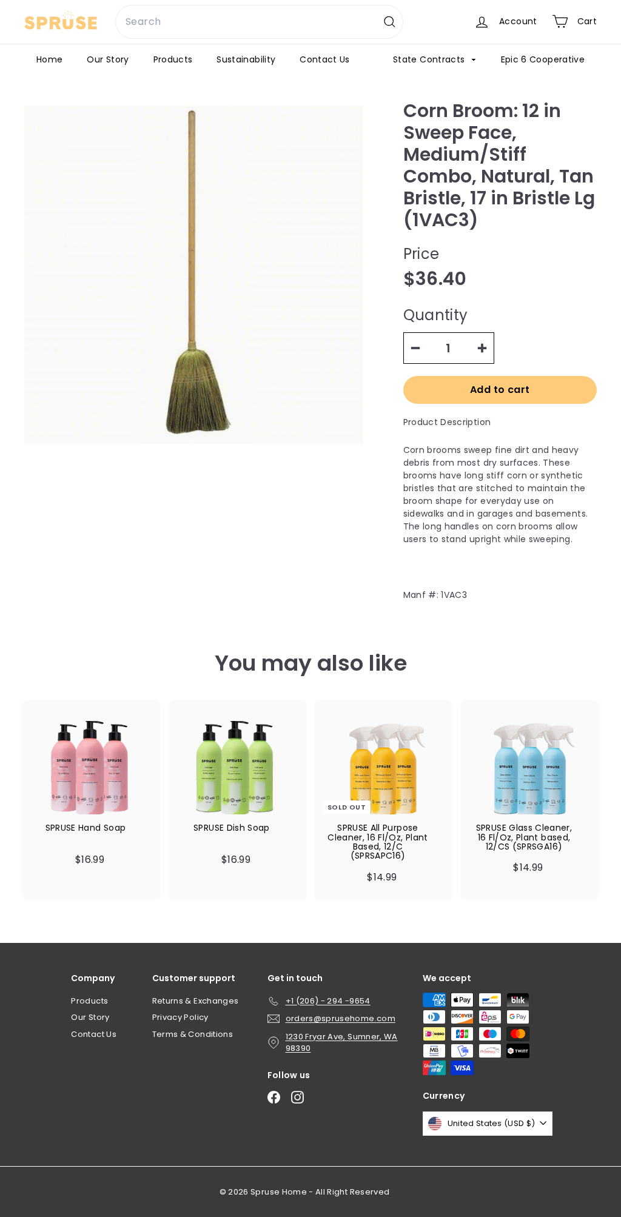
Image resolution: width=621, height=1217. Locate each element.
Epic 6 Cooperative (543, 59)
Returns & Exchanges (195, 1001)
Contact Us (325, 59)
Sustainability (246, 59)
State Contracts (430, 59)
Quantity (435, 315)
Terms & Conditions (192, 1034)
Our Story (108, 59)
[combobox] (259, 22)
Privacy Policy (180, 1017)
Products (173, 59)
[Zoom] (193, 275)
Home (49, 59)
